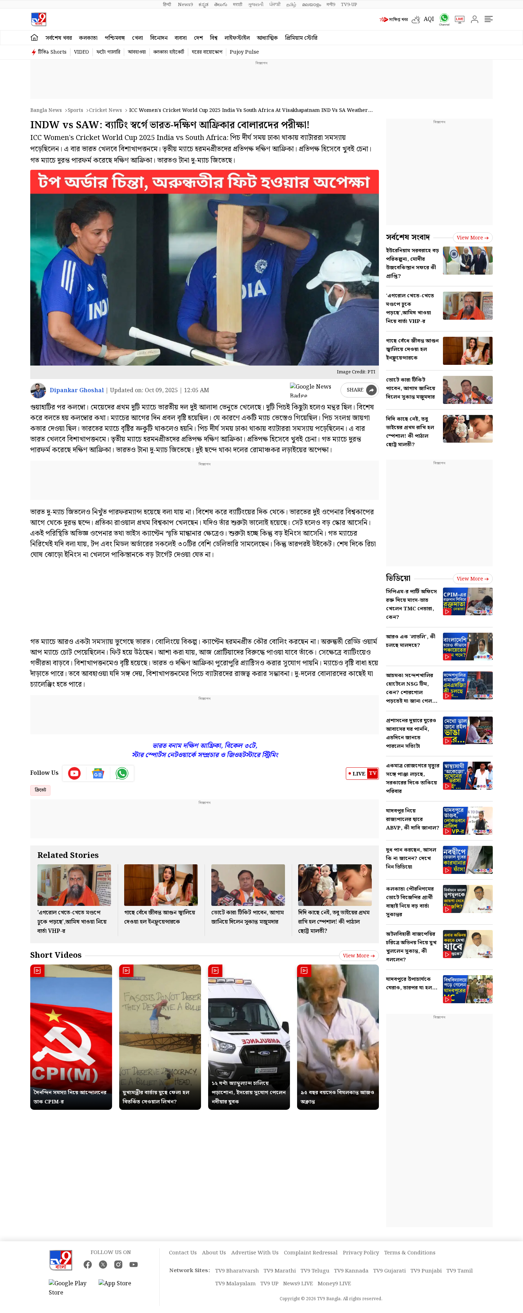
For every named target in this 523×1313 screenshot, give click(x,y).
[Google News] (98, 773)
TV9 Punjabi (426, 1271)
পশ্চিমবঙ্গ (115, 38)
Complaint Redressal (311, 1253)
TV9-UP (349, 4)
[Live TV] (457, 20)
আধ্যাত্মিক (267, 38)
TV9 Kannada (351, 1271)
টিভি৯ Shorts (52, 52)
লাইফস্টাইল (237, 38)
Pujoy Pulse (244, 52)
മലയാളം (311, 4)
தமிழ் (291, 4)
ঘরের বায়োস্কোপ (207, 52)
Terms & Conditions (409, 1253)
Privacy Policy (361, 1253)
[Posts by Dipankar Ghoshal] (38, 391)
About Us (214, 1253)
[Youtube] (74, 773)
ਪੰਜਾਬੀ (275, 4)
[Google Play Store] (70, 1288)
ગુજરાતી (256, 4)
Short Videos (55, 955)
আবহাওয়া (137, 52)
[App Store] (120, 1288)
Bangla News (46, 110)
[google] (314, 390)
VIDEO (81, 52)
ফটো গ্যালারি (108, 52)
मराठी (237, 4)
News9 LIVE (298, 1284)
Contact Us (183, 1253)
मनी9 (331, 4)
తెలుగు (220, 4)
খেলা (137, 38)
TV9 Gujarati (389, 1271)
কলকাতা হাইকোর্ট (168, 52)
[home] (34, 37)
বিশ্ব (213, 38)
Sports (75, 110)
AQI (429, 19)
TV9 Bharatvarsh (237, 1271)
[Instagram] (118, 1264)
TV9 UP (269, 1284)
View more (356, 956)
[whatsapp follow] (122, 773)
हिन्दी (167, 4)
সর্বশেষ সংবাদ (408, 237)
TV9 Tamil (460, 1271)
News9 (185, 4)
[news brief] (394, 19)
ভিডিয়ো (398, 578)
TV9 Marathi (280, 1271)
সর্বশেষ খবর (59, 38)
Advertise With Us (255, 1253)
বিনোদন (159, 38)
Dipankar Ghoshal (77, 390)
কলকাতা (88, 38)
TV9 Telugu (315, 1271)
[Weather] (418, 19)
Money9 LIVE (334, 1284)
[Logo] (38, 19)
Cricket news (105, 110)
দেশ (198, 38)
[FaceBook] (88, 1264)
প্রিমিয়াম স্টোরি (301, 38)
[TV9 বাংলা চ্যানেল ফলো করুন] (442, 19)
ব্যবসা (181, 38)
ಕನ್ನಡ (203, 4)
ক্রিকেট (40, 790)
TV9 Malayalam (235, 1284)
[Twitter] (103, 1264)
